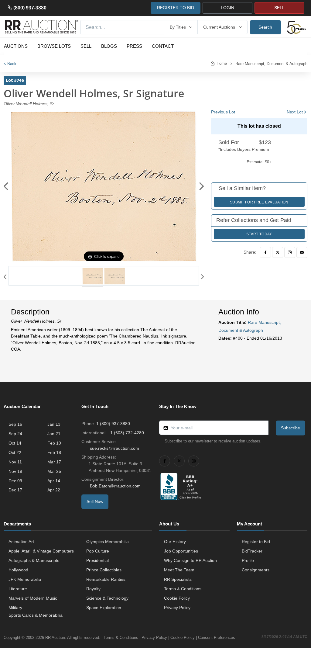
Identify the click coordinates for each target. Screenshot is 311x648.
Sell (85, 46)
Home (222, 63)
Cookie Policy (177, 598)
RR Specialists (178, 579)
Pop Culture (97, 551)
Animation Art (21, 541)
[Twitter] (277, 252)
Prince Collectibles (103, 569)
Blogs (109, 46)
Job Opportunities (181, 551)
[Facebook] (265, 252)
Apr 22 (53, 489)
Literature (18, 588)
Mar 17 (54, 461)
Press (134, 46)
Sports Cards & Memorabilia (36, 615)
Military (15, 607)
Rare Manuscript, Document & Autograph (271, 63)
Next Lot (295, 111)
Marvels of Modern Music (33, 598)
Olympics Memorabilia (107, 541)
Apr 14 (53, 480)
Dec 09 (15, 480)
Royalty (93, 588)
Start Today (259, 234)
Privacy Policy (177, 607)
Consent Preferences (216, 637)
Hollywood (18, 569)
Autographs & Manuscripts (34, 560)
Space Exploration (103, 607)
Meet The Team (179, 569)
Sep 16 (15, 424)
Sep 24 (15, 433)
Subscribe (290, 427)
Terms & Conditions (182, 588)
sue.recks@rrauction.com (114, 448)
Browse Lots (54, 46)
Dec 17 (15, 489)
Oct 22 (15, 452)
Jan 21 (53, 433)
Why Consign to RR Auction (190, 560)
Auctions (16, 46)
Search (265, 27)
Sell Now (95, 501)
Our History (175, 541)
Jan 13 (53, 424)
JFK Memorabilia (25, 579)
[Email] (301, 252)
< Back (10, 63)
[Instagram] (289, 252)
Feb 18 (54, 452)
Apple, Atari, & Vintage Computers (41, 551)
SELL (279, 7)
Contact (163, 46)
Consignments (255, 569)
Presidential (97, 560)
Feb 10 (54, 443)
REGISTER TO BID (175, 7)
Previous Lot (223, 111)
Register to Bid (256, 541)
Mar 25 (54, 471)
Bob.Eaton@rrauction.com (115, 485)
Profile (248, 560)
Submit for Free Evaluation (259, 202)
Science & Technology (107, 598)
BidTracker (252, 551)
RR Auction (55, 637)
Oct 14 (15, 443)
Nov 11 (15, 461)
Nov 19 (15, 471)
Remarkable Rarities (105, 579)
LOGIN (227, 7)
